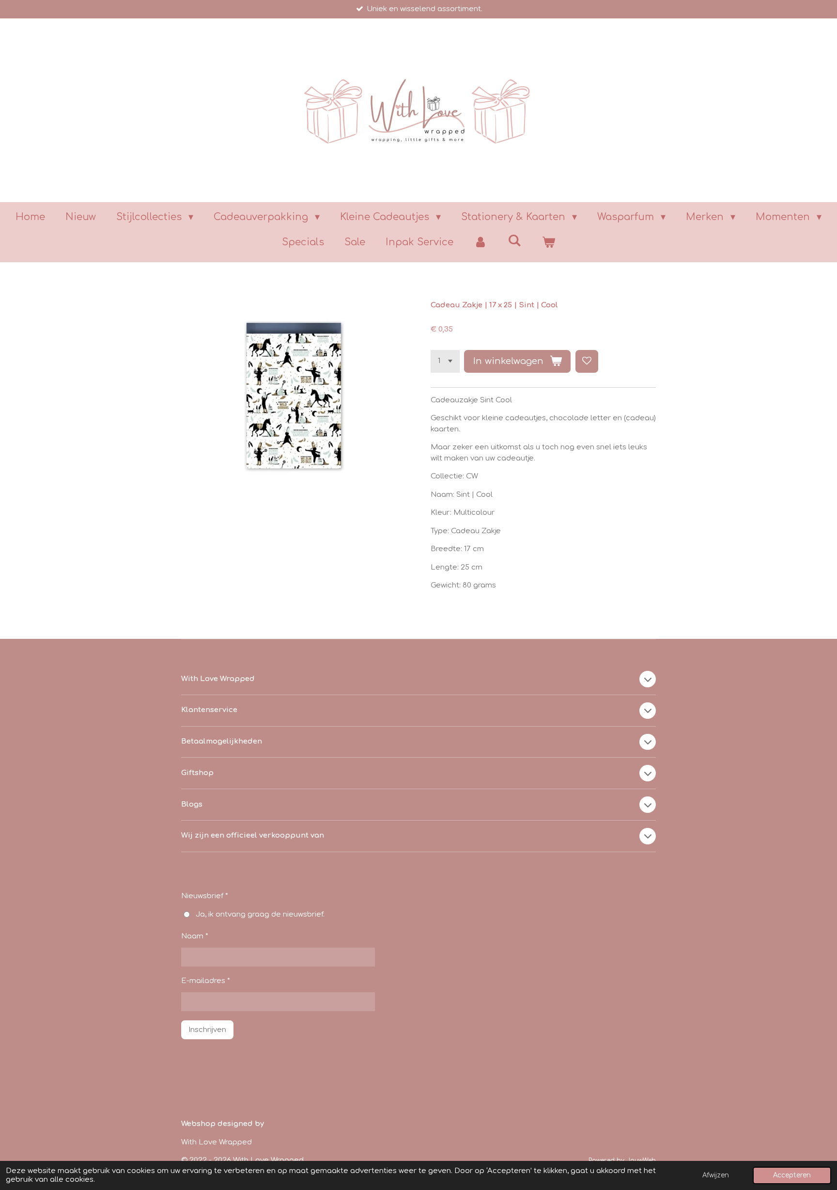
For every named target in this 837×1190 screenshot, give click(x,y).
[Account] (480, 242)
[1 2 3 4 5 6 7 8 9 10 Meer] (445, 361)
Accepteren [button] (792, 1175)
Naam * (194, 936)
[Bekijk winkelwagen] (548, 242)
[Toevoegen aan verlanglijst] (586, 361)
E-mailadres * (205, 981)
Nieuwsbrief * (204, 896)
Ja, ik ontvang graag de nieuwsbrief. (260, 914)
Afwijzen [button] (715, 1175)
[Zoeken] (514, 240)
